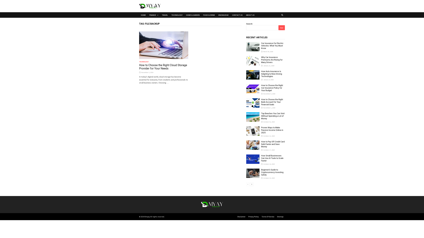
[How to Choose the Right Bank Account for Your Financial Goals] (252, 100)
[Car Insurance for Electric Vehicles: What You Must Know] (252, 43)
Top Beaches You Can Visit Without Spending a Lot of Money (273, 116)
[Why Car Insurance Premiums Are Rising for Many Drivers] (252, 57)
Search (249, 23)
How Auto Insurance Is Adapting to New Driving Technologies (271, 74)
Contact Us (237, 15)
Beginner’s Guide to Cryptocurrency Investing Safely (272, 172)
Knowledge (223, 15)
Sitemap (280, 217)
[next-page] (251, 184)
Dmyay (147, 217)
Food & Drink (209, 15)
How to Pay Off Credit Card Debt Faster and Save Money (273, 144)
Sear (281, 28)
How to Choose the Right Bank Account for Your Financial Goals (272, 102)
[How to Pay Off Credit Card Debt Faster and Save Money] (252, 142)
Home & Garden (193, 15)
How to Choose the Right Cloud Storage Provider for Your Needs (163, 67)
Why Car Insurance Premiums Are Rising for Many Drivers (272, 59)
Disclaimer (241, 217)
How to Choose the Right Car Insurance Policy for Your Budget (272, 88)
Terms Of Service (268, 217)
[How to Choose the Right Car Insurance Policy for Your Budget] (252, 85)
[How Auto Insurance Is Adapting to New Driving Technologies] (252, 71)
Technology (177, 15)
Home (143, 15)
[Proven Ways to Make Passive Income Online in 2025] (252, 128)
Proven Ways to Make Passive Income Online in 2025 (272, 130)
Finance (152, 15)
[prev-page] (248, 184)
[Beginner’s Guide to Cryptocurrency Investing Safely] (252, 170)
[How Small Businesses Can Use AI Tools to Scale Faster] (252, 156)
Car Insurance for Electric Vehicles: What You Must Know (272, 45)
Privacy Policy (253, 217)
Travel (165, 15)
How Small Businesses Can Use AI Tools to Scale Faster (272, 158)
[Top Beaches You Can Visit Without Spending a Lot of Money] (252, 113)
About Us (250, 15)
